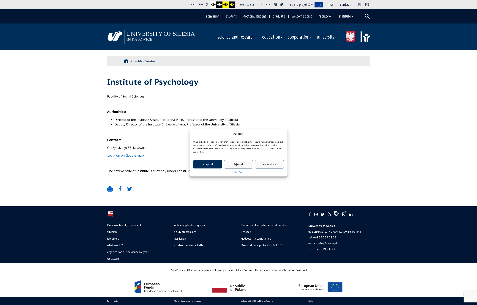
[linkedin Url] (350, 214)
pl (360, 4)
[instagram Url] (316, 214)
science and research (236, 36)
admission (212, 16)
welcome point (302, 16)
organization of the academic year (128, 252)
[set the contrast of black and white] (213, 4)
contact (345, 4)
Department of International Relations (265, 225)
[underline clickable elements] (281, 4)
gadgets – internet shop (256, 238)
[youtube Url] (329, 214)
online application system (190, 225)
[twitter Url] (322, 214)
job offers (113, 238)
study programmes (185, 232)
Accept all (208, 164)
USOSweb (113, 258)
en (367, 4)
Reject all (238, 164)
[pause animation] (275, 4)
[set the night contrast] (207, 4)
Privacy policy (113, 301)
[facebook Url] (310, 214)
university (325, 36)
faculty (323, 16)
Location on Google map (125, 155)
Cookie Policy (238, 172)
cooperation (298, 36)
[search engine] (367, 16)
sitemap (112, 232)
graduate (279, 16)
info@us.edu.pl (327, 243)
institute (345, 16)
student (231, 16)
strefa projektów (301, 4)
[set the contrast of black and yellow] (225, 4)
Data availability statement (124, 225)
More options (269, 164)
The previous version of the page (187, 301)
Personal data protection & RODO (262, 245)
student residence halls (188, 245)
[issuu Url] (336, 214)
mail (331, 4)
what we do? (115, 245)
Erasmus (246, 232)
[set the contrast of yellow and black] (232, 4)
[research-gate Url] (344, 214)
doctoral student (254, 16)
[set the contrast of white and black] (219, 4)
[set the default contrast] (201, 4)
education (271, 36)
